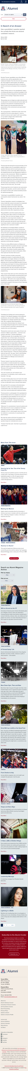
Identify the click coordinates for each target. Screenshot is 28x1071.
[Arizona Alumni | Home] (14, 8)
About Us (3, 1000)
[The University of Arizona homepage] (8, 2)
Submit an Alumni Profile (7, 1014)
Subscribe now (14, 954)
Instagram (4, 1038)
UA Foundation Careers (7, 1006)
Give (13, 18)
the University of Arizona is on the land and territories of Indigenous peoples (14, 1050)
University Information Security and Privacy (14, 1066)
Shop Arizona (4, 1025)
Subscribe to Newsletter (7, 1032)
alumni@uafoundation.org (10, 997)
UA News (3, 1027)
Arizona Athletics (5, 1021)
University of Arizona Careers (8, 1004)
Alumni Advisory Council (7, 1002)
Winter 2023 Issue (14, 558)
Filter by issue (4, 578)
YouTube (4, 1042)
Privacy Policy (4, 1010)
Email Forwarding (5, 1008)
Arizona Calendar (5, 1023)
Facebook (4, 1034)
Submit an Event (5, 1012)
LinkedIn (4, 1040)
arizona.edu (4, 1019)
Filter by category (5, 572)
